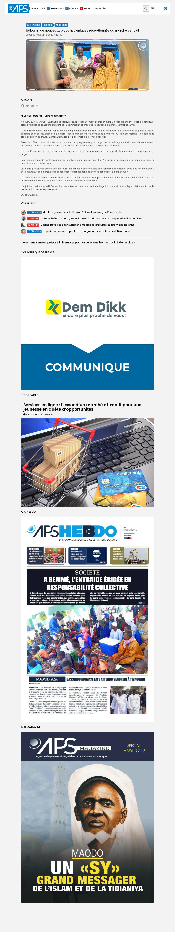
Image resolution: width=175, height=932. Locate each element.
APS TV (87, 8)
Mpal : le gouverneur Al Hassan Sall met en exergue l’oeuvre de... (83, 212)
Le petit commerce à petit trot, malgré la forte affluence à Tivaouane (86, 231)
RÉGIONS (73, 8)
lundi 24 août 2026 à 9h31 (39, 414)
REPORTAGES (57, 8)
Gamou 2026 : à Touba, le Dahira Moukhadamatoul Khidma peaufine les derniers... (92, 218)
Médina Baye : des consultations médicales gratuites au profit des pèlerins (87, 225)
